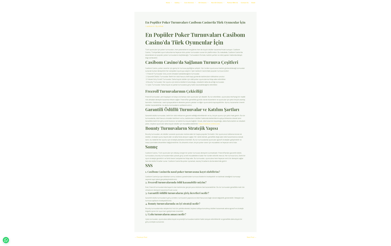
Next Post (251, 237)
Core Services (189, 2)
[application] (171, 2)
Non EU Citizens (216, 2)
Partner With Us (232, 2)
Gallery (177, 2)
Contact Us (245, 2)
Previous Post (141, 237)
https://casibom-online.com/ (209, 124)
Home (168, 2)
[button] (6, 240)
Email (253, 2)
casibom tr (150, 26)
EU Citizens (202, 2)
